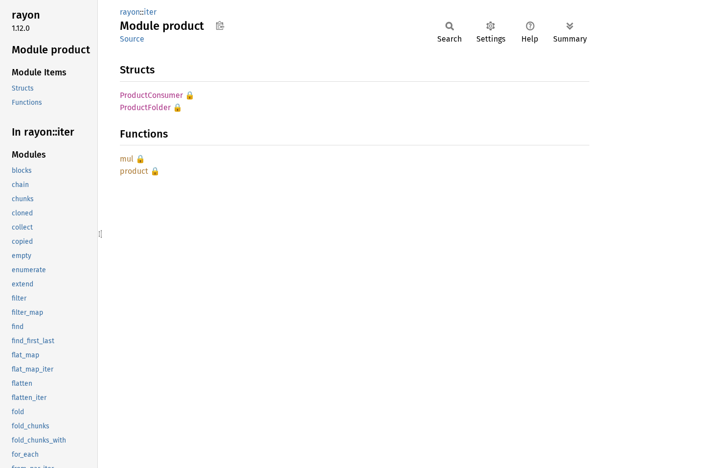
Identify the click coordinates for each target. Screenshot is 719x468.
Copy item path (220, 25)
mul (127, 159)
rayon (130, 12)
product (134, 171)
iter (150, 12)
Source (132, 39)
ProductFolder (145, 107)
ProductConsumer (151, 95)
